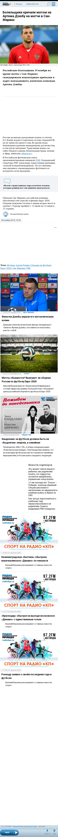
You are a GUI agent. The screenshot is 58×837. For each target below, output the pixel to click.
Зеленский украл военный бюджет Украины (25, 826)
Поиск (48, 4)
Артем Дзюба (22, 265)
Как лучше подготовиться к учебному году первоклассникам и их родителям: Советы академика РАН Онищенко (42, 503)
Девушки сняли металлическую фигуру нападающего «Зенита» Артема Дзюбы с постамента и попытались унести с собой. (27, 327)
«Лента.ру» (26, 153)
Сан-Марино (18, 268)
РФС (28, 268)
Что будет (8, 826)
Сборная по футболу (40, 265)
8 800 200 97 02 (32, 4)
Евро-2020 (5, 268)
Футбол (11, 265)
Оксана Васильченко (19, 214)
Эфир (54, 833)
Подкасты (47, 833)
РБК (38, 160)
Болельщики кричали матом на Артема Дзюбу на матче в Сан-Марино (27, 16)
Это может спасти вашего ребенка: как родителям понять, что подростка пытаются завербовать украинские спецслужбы (41, 474)
